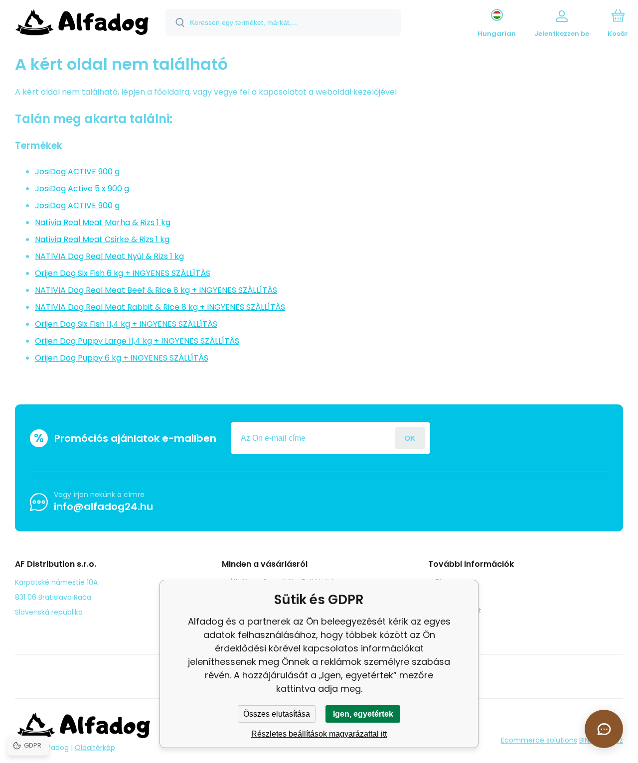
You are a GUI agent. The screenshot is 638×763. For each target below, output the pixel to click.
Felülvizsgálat (458, 611)
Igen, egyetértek (363, 714)
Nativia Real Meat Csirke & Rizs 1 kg (102, 239)
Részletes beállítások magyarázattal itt (319, 734)
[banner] (82, 24)
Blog (443, 582)
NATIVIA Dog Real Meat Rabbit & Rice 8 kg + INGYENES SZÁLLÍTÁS (160, 307)
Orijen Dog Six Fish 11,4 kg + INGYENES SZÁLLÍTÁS (126, 324)
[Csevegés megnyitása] (604, 729)
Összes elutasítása (276, 714)
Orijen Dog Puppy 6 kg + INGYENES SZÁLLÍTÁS (121, 358)
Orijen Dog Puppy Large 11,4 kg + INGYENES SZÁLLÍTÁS (137, 341)
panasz (448, 596)
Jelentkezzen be (410, 438)
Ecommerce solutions (539, 740)
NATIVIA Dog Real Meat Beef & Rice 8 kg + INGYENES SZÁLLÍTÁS (156, 290)
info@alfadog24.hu (103, 506)
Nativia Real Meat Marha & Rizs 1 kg (102, 222)
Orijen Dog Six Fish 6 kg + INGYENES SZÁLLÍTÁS (122, 273)
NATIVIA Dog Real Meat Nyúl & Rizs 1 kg (109, 256)
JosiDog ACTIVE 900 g (77, 171)
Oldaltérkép (95, 748)
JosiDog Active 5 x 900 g (82, 188)
